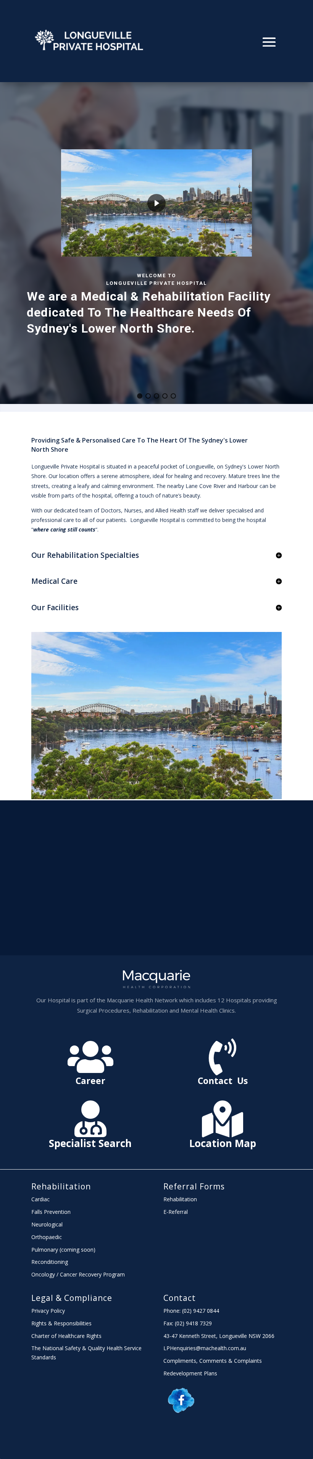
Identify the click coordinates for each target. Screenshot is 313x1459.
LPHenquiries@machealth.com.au (204, 1348)
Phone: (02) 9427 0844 (191, 1310)
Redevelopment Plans (190, 1373)
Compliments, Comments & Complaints (212, 1360)
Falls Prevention (51, 1211)
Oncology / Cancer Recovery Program (78, 1274)
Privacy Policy (48, 1310)
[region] (156, 243)
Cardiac (40, 1199)
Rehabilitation (61, 1186)
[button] (139, 396)
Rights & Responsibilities (61, 1323)
